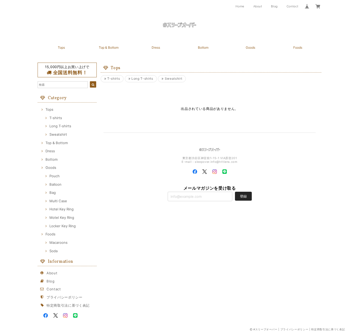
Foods (297, 47)
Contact (293, 6)
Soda (53, 251)
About (257, 6)
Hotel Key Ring (61, 209)
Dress (156, 47)
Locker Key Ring (62, 226)
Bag (52, 192)
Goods (250, 47)
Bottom (203, 47)
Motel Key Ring (61, 217)
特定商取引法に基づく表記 (68, 305)
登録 (243, 196)
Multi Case (58, 201)
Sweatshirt (58, 134)
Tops (61, 47)
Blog (274, 6)
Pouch (54, 176)
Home (239, 6)
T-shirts (55, 118)
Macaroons (58, 242)
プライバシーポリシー (65, 297)
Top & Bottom (109, 47)
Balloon (55, 184)
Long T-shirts (60, 126)
